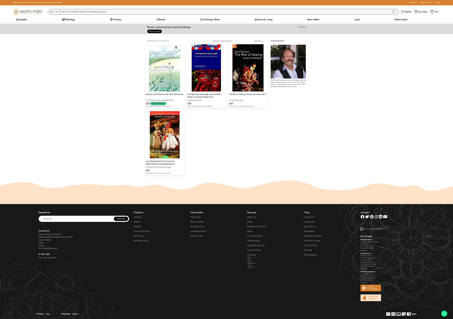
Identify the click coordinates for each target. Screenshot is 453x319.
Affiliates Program (313, 236)
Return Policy (197, 222)
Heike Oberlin (153, 167)
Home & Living (141, 241)
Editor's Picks (253, 250)
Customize (309, 222)
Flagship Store (366, 239)
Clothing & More (142, 231)
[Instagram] (376, 217)
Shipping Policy (198, 231)
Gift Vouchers (310, 245)
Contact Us (309, 217)
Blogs (250, 231)
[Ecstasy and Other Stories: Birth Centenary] (164, 91)
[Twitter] (367, 217)
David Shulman (154, 100)
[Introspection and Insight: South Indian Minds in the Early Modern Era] (206, 91)
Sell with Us (309, 226)
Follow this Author (154, 31)
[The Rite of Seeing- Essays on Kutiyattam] (248, 91)
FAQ (438, 3)
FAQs (249, 222)
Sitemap (308, 250)
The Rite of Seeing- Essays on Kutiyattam (247, 94)
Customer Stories (255, 245)
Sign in (413, 3)
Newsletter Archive (256, 226)
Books (137, 222)
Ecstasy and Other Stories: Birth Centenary (164, 94)
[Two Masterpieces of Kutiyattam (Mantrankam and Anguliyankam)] (164, 158)
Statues (137, 217)
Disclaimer (195, 217)
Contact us (426, 3)
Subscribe (121, 219)
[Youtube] (385, 217)
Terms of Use (196, 236)
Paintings (139, 236)
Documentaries (255, 236)
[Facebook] (362, 217)
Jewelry (137, 226)
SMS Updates (310, 255)
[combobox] (224, 12)
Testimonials (253, 241)
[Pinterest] (372, 217)
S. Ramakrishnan (166, 100)
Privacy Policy (197, 226)
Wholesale (309, 231)
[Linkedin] (380, 217)
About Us (251, 217)
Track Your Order (312, 241)
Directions (364, 250)
